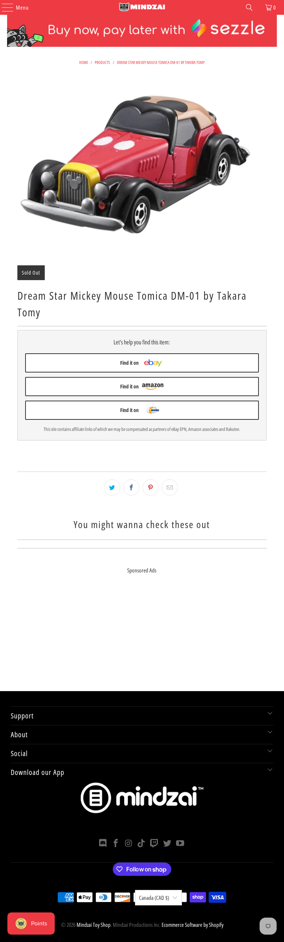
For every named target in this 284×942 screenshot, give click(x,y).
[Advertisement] (141, 639)
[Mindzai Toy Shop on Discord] (103, 843)
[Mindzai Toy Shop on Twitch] (154, 843)
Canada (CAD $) (154, 897)
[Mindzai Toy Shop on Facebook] (116, 843)
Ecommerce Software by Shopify (192, 924)
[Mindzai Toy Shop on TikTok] (141, 843)
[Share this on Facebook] (131, 487)
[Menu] (3, 7)
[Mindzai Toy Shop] (142, 7)
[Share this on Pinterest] (150, 487)
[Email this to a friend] (170, 487)
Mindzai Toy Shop (94, 924)
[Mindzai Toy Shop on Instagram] (128, 843)
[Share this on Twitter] (112, 487)
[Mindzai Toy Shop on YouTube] (180, 843)
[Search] (249, 7)
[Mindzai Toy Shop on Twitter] (167, 843)
